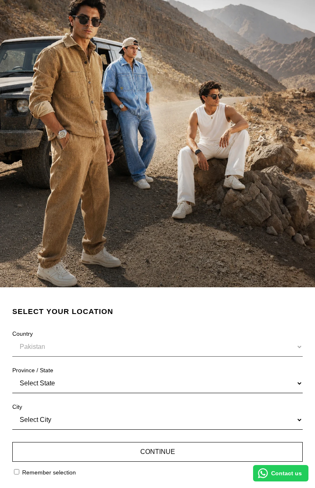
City (17, 406)
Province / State (32, 370)
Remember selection (48, 472)
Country (22, 333)
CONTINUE (157, 451)
